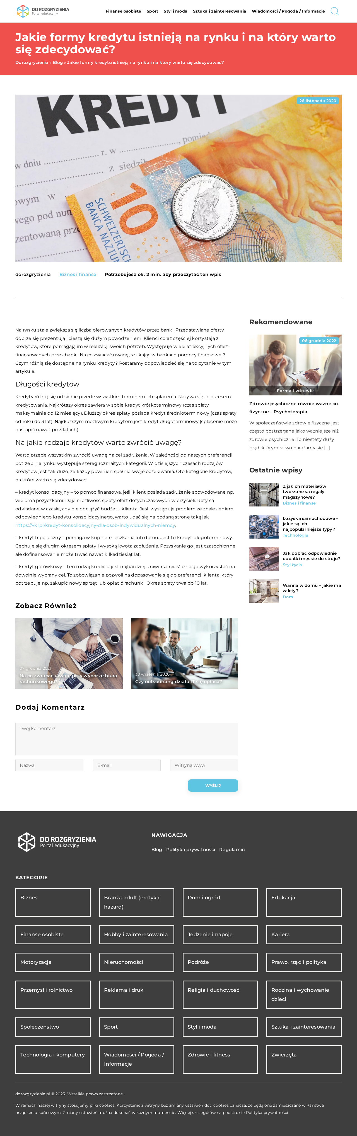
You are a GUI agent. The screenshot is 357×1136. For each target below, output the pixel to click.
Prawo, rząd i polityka (299, 962)
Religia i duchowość (213, 990)
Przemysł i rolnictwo (46, 990)
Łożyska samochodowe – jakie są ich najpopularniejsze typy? (310, 524)
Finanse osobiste (123, 11)
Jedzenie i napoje (210, 934)
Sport (152, 11)
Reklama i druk (124, 990)
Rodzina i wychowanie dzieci (300, 994)
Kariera (280, 934)
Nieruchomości (123, 962)
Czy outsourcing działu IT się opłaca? (178, 681)
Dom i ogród (204, 898)
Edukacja (283, 898)
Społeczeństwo (39, 1027)
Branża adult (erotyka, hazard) (132, 902)
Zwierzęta (284, 1055)
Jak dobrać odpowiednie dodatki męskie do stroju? (311, 556)
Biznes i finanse (78, 274)
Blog (156, 849)
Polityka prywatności (190, 849)
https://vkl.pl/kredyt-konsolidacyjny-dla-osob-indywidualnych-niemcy (95, 525)
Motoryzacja (36, 962)
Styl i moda (175, 11)
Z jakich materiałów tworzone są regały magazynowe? (304, 492)
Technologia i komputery (52, 1055)
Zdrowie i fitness (209, 1055)
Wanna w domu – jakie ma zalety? (312, 588)
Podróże (198, 962)
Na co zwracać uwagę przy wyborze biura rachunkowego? (68, 678)
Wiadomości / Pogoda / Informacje (288, 11)
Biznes (29, 898)
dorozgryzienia (33, 274)
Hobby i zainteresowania (136, 934)
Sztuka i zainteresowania (219, 11)
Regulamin (232, 849)
